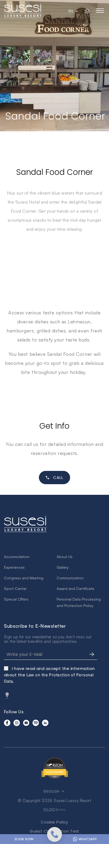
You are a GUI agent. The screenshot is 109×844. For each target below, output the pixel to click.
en (71, 11)
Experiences (14, 567)
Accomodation (16, 556)
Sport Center (15, 588)
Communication (70, 578)
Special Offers (16, 599)
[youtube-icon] (26, 723)
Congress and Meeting (23, 578)
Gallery (63, 567)
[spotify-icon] (36, 723)
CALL (58, 477)
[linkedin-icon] (45, 723)
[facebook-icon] (7, 723)
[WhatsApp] (87, 11)
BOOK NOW (24, 839)
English (52, 791)
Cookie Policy (54, 822)
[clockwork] (54, 809)
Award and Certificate (75, 588)
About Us (64, 556)
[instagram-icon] (16, 723)
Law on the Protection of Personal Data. (49, 675)
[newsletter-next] (92, 654)
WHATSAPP (88, 839)
